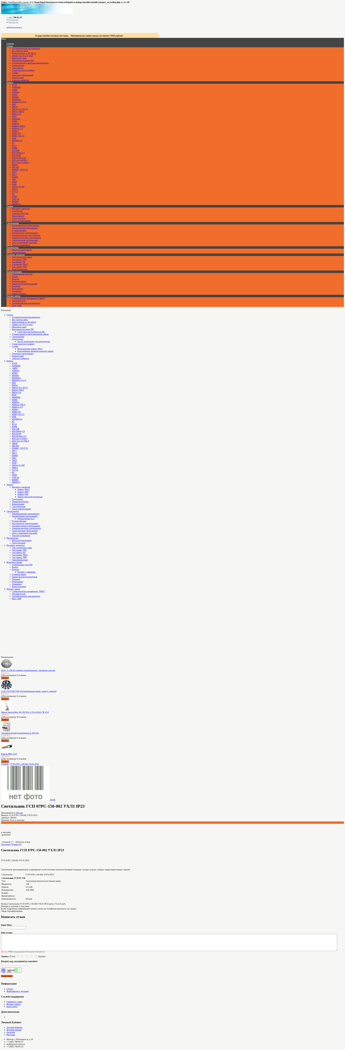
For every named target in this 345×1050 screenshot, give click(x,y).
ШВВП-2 (16, 204)
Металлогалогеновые (22, 250)
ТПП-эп (15, 199)
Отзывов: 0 (7, 842)
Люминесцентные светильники (26, 238)
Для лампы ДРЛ (19, 259)
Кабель (9, 82)
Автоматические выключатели (26, 303)
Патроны (16, 286)
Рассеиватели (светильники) (25, 233)
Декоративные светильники (25, 228)
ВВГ (14, 104)
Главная (4, 764)
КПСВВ (15, 150)
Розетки (15, 279)
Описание (5, 844)
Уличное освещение (21, 245)
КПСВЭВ (16, 155)
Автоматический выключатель (26, 48)
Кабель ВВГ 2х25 (9, 754)
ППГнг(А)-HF (18, 187)
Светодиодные (18, 218)
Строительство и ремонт (23, 70)
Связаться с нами (14, 1002)
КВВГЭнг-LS (18, 136)
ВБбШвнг (16, 99)
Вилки (15, 276)
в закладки (6, 832)
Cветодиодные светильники (25, 240)
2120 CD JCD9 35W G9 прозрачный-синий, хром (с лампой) (28, 691)
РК (13, 194)
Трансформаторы (20, 269)
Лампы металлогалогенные (29, 497)
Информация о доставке (17, 991)
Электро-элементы (20, 80)
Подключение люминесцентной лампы (35, 351)
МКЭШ (15, 167)
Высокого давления (21, 208)
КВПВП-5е (17, 141)
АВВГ (15, 90)
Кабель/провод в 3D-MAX (24, 53)
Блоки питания (19, 293)
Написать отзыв (22, 842)
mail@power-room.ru (14, 27)
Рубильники (17, 289)
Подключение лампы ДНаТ (30, 349)
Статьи (9, 46)
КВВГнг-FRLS (18, 126)
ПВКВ (15, 177)
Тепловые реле (18, 301)
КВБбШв (16, 119)
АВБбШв (16, 87)
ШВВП (15, 201)
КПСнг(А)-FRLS (19, 160)
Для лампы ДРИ (19, 267)
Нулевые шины (19, 281)
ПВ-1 (14, 172)
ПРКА (15, 189)
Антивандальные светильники (26, 235)
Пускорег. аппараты (15, 255)
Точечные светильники (22, 75)
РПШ (14, 196)
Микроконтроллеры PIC (23, 60)
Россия (19, 813)
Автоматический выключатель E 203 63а (20, 733)
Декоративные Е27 (26, 518)
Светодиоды (17, 68)
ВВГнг (15, 107)
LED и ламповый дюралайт (24, 242)
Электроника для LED (22, 274)
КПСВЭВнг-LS (19, 157)
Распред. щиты (13, 296)
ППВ (14, 184)
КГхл (14, 145)
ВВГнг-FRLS (18, 111)
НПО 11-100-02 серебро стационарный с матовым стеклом (28, 670)
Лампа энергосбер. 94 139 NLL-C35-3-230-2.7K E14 (25, 712)
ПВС (14, 179)
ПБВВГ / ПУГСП (20, 170)
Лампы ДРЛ (22, 494)
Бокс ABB (16, 305)
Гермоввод (17, 291)
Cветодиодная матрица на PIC (31, 332)
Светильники (18, 65)
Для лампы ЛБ (18, 262)
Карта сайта (11, 1006)
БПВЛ (15, 94)
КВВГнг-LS (17, 128)
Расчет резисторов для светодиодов (33, 341)
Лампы (9, 206)
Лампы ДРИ (23, 492)
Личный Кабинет (14, 1027)
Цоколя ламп (18, 77)
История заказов (14, 1030)
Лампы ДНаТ (23, 489)
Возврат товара (13, 1004)
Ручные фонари (19, 230)
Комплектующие (14, 272)
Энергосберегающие (21, 221)
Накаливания (18, 216)
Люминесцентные (20, 213)
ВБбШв (15, 97)
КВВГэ (15, 131)
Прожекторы (12, 247)
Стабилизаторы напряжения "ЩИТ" (28, 298)
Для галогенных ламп (22, 257)
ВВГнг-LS (16, 114)
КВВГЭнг (16, 133)
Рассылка (10, 1035)
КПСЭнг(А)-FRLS (20, 162)
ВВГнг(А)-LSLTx (20, 109)
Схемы (15, 73)
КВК (14, 138)
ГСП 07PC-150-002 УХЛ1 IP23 (25, 764)
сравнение (6, 835)
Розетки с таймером (26, 572)
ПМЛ (14, 182)
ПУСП (15, 191)
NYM (14, 85)
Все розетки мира (20, 51)
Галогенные (17, 211)
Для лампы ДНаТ (20, 264)
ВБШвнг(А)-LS (19, 102)
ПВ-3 (14, 174)
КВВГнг (16, 124)
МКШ (14, 165)
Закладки (10, 1032)
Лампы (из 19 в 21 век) (22, 56)
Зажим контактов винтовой (24, 284)
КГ (13, 143)
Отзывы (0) (16, 844)
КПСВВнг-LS (18, 153)
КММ (14, 148)
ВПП (14, 116)
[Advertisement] (14, 629)
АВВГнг (16, 92)
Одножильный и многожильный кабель (30, 63)
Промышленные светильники (25, 225)
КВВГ (15, 121)
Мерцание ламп (19, 58)
